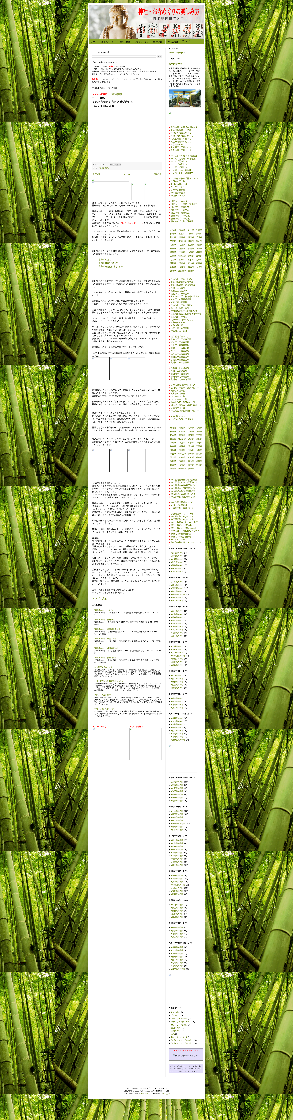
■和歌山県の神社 (178, 656)
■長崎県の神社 (177, 737)
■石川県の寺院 (177, 856)
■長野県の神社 (177, 633)
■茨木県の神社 (177, 601)
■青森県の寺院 (177, 801)
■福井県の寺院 (177, 859)
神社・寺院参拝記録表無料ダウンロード (110, 681)
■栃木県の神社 (177, 591)
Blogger (166, 1093)
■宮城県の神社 (177, 556)
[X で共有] (115, 165)
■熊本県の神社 (177, 731)
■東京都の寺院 (177, 817)
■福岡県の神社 (177, 734)
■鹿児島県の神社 (178, 740)
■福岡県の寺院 (177, 963)
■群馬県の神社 (177, 598)
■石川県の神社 (177, 627)
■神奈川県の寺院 (178, 824)
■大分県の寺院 (177, 950)
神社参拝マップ (108, 42)
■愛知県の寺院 (177, 849)
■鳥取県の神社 (177, 688)
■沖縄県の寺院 (177, 957)
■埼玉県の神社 (177, 585)
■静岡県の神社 (177, 636)
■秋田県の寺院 (177, 798)
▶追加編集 (175, 1012)
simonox (144, 1093)
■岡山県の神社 (177, 679)
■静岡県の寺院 (177, 865)
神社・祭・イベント (179, 1037)
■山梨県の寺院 (177, 843)
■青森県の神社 (177, 572)
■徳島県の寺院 (177, 927)
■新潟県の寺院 (177, 853)
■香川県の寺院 (177, 934)
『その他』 (175, 1015)
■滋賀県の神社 (177, 665)
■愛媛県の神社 (177, 701)
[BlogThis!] (113, 165)
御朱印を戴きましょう (111, 266)
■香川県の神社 (177, 705)
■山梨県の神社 (177, 614)
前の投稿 (157, 174)
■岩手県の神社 (177, 562)
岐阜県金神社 (175, 64)
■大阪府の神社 (177, 659)
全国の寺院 (158, 42)
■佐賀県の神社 (177, 718)
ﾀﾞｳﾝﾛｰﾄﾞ (186, 41)
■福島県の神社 (177, 565)
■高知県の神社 (177, 708)
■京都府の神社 (104, 168)
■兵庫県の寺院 (177, 882)
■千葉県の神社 (177, 582)
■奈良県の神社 (177, 662)
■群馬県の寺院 (177, 827)
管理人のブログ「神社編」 (182, 1043)
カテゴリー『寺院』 (179, 1019)
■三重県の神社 (177, 646)
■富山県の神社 (177, 611)
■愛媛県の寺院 (177, 931)
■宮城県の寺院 (177, 785)
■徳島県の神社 (177, 698)
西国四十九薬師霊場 (102, 695)
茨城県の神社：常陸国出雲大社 (107, 629)
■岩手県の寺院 (177, 791)
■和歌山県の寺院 (178, 885)
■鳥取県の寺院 (177, 917)
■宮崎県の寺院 (177, 954)
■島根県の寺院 (177, 911)
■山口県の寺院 (177, 905)
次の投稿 (96, 174)
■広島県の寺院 (177, 914)
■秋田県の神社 (177, 568)
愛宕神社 (116, 94)
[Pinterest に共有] (120, 165)
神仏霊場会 (173, 42)
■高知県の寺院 (177, 937)
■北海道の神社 (177, 553)
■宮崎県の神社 (177, 724)
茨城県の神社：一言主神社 (105, 639)
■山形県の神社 (177, 559)
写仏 (173, 1034)
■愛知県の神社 (177, 620)
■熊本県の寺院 (177, 960)
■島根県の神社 (177, 682)
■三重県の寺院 (177, 875)
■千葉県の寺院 (177, 811)
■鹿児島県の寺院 (178, 969)
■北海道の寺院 (177, 782)
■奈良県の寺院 (177, 891)
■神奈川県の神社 (178, 594)
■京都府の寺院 (177, 879)
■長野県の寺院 (177, 862)
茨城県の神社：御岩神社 (104, 620)
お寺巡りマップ (141, 42)
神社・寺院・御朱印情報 (104, 709)
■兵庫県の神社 (177, 653)
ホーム (94, 42)
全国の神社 (125, 42)
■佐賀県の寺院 (177, 947)
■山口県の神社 (177, 675)
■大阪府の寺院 (177, 888)
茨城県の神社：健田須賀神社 (106, 648)
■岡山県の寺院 (177, 908)
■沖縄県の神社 (177, 728)
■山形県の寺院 (177, 788)
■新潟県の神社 (177, 623)
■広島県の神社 (177, 685)
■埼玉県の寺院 (177, 814)
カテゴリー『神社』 (179, 1025)
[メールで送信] (111, 165)
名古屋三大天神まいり (103, 667)
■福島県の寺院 (177, 794)
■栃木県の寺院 (177, 820)
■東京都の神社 (177, 588)
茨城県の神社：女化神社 (104, 610)
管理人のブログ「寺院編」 (182, 1040)
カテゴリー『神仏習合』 (181, 1022)
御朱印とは (105, 259)
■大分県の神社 (177, 721)
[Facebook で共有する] (118, 165)
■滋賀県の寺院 (177, 894)
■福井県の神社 (177, 630)
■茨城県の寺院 (177, 830)
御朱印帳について (108, 263)
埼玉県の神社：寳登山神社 (105, 658)
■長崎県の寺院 (177, 966)
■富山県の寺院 (177, 840)
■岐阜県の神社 (177, 617)
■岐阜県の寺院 (177, 846)
